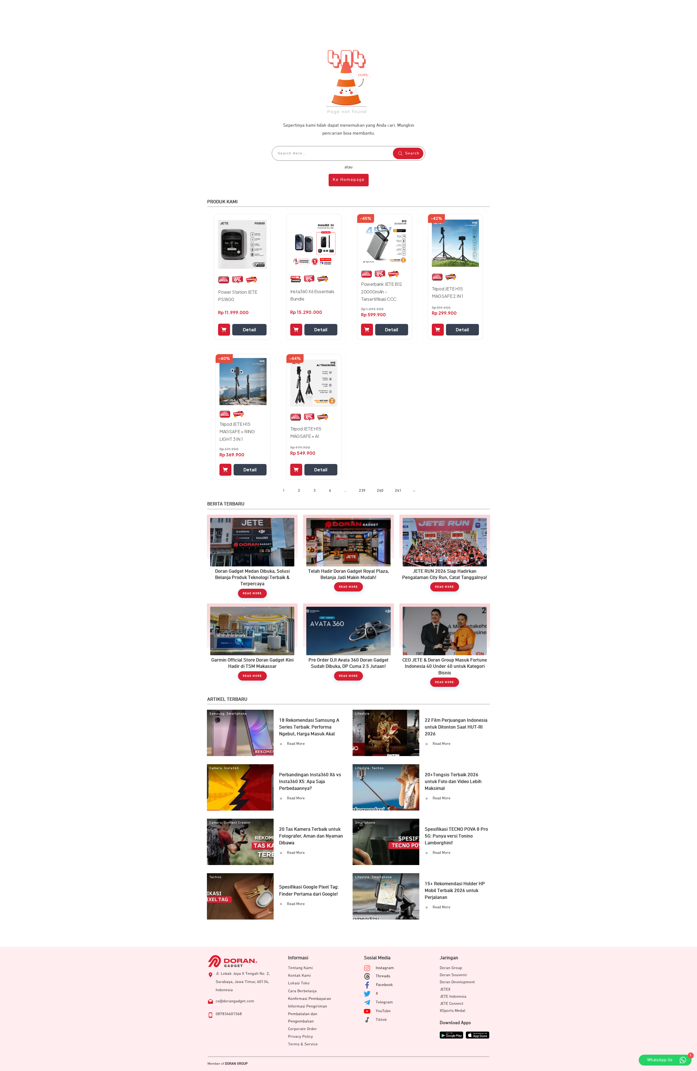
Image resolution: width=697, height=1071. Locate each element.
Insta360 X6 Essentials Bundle (312, 295)
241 (398, 491)
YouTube (383, 1011)
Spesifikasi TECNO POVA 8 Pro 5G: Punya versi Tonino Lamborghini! (456, 836)
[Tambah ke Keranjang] (224, 330)
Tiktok (381, 1020)
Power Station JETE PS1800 (237, 295)
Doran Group (451, 968)
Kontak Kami (299, 975)
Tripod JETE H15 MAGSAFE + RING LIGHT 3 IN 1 (237, 431)
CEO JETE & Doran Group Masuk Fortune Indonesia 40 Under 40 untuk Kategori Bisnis (444, 645)
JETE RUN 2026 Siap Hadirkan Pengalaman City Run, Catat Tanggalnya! (444, 556)
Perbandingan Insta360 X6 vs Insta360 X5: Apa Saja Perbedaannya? (310, 781)
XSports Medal (452, 1011)
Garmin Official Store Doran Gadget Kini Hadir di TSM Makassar (252, 645)
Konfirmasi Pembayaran (309, 999)
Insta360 (231, 768)
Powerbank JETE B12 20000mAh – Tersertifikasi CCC (381, 291)
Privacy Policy (300, 1036)
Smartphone (237, 713)
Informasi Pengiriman (307, 1006)
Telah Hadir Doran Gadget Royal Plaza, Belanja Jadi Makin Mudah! (348, 556)
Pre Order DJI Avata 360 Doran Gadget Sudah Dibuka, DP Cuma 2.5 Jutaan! (348, 645)
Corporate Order (302, 1029)
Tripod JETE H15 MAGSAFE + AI (305, 432)
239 (362, 491)
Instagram (385, 968)
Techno (378, 768)
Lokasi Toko (299, 983)
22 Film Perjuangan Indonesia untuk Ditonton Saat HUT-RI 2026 (456, 727)
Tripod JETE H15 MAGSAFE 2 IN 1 (447, 292)
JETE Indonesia (453, 996)
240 (380, 491)
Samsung (216, 713)
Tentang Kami (300, 968)
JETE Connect (451, 1004)
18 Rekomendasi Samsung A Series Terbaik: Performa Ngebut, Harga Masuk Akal (309, 727)
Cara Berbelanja (302, 991)
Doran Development (457, 982)
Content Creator (237, 822)
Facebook (384, 985)
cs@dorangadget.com (235, 1001)
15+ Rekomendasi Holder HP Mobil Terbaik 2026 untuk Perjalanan (455, 890)
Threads (383, 976)
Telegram (384, 1002)
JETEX (445, 989)
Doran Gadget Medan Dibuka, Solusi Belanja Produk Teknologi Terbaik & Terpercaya (252, 556)
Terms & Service (303, 1044)
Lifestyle (362, 713)
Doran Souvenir (453, 975)
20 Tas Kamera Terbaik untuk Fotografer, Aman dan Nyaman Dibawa (311, 836)
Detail (249, 329)
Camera (215, 768)
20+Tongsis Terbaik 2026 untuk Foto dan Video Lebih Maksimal (453, 781)
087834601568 (229, 1014)
